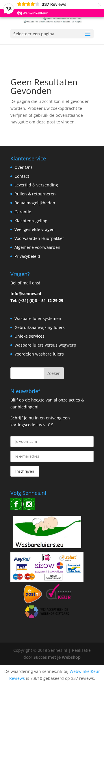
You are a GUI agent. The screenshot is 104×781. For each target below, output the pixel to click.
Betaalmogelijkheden (34, 203)
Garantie (22, 211)
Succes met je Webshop (57, 657)
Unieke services (29, 336)
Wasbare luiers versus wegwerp (45, 345)
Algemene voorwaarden (37, 247)
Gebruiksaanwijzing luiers (39, 327)
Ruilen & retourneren (35, 194)
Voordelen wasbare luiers (39, 354)
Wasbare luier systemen (37, 318)
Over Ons (23, 167)
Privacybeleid (27, 256)
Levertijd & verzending (36, 185)
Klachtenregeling (30, 220)
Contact (21, 176)
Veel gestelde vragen (34, 229)
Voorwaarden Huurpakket (39, 238)
